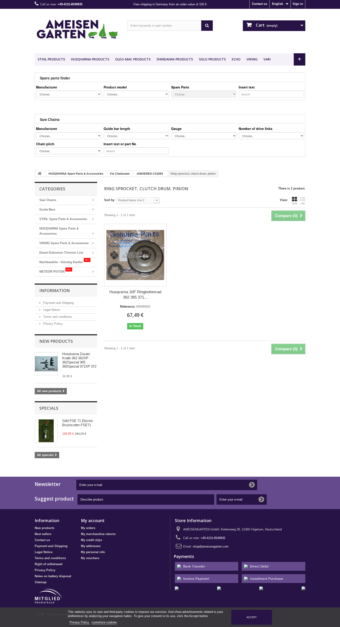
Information (54, 290)
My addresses (91, 546)
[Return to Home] (39, 174)
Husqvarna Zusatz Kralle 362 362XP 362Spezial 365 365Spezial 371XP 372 (79, 360)
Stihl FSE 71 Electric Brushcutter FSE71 (77, 423)
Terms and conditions (57, 316)
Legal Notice (51, 310)
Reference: (127, 306)
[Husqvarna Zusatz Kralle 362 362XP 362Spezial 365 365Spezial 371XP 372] (46, 363)
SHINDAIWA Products (175, 59)
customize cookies (104, 622)
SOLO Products (212, 59)
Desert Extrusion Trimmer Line (61, 252)
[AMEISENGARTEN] (77, 29)
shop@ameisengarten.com (211, 546)
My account (93, 520)
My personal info (93, 552)
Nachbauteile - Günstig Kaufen (64, 261)
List (303, 203)
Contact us (259, 4)
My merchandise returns (98, 534)
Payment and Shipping (58, 303)
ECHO (236, 59)
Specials (48, 408)
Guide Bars (47, 209)
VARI (267, 59)
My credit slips (91, 540)
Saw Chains (47, 200)
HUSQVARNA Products (90, 59)
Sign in (298, 4)
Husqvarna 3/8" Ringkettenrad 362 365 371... (135, 294)
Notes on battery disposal (53, 576)
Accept (252, 617)
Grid (294, 203)
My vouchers (90, 558)
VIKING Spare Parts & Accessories (64, 243)
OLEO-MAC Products (133, 59)
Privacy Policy (52, 323)
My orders (88, 528)
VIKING (252, 59)
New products (56, 341)
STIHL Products (51, 59)
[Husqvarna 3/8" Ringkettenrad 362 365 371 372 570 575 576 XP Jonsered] (135, 255)
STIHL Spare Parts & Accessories (63, 219)
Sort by (109, 200)
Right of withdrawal (48, 564)
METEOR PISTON (55, 270)
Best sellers (43, 534)
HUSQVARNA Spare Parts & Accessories (59, 231)
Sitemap (40, 582)
